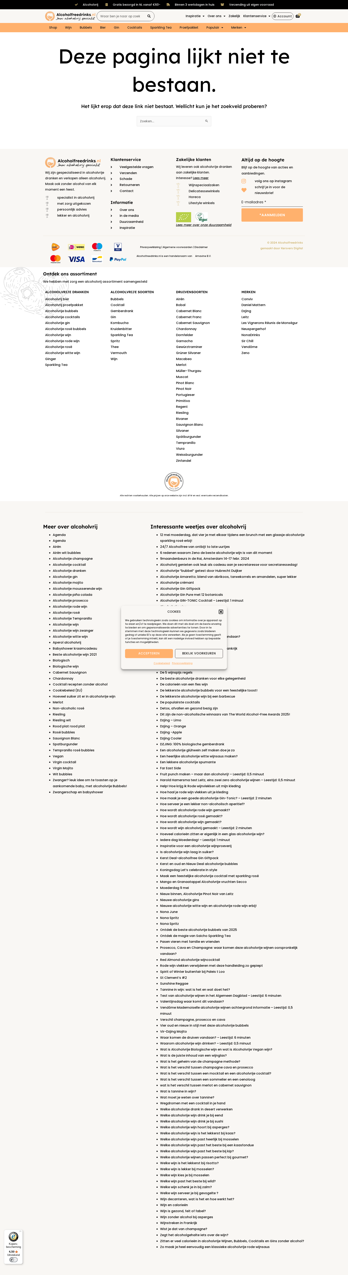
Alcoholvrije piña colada (72, 594)
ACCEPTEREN (149, 653)
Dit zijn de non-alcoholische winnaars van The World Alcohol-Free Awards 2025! (225, 714)
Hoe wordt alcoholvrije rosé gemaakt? (191, 816)
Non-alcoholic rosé (68, 708)
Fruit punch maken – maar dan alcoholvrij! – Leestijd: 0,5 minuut (212, 774)
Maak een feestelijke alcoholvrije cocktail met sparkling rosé (209, 876)
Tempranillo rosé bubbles (73, 750)
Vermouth (119, 353)
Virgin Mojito (63, 768)
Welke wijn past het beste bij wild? (188, 1181)
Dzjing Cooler (171, 738)
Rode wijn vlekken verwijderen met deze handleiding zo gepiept (211, 965)
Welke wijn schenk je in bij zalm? (186, 1187)
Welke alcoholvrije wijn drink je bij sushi (191, 1121)
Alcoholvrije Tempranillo (72, 618)
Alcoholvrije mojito (68, 582)
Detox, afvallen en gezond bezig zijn (189, 708)
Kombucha (119, 323)
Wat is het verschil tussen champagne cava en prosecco (206, 1067)
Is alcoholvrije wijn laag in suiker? (187, 852)
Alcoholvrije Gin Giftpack (180, 588)
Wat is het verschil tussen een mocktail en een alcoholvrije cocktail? (215, 1073)
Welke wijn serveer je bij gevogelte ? (189, 1193)
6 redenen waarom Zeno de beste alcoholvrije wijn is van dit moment (216, 552)
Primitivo (183, 401)
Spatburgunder (65, 744)
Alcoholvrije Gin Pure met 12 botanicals (191, 594)
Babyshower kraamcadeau (75, 648)
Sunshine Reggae (174, 983)
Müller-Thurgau (188, 371)
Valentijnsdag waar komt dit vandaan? (192, 1001)
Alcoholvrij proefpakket (64, 305)
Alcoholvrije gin (57, 323)
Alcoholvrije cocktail (69, 564)
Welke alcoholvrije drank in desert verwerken (196, 1109)
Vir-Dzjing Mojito (173, 1031)
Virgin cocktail (64, 762)
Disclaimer (201, 247)
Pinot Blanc (185, 383)
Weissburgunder (189, 454)
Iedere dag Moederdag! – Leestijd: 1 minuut (195, 840)
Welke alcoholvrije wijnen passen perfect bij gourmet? (204, 1157)
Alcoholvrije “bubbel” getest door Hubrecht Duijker (201, 570)
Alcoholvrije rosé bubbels (65, 329)
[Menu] (20, 1232)
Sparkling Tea (161, 27)
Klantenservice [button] (254, 16)
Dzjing (246, 311)
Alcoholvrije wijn (58, 335)
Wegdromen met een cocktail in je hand (192, 1103)
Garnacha (184, 341)
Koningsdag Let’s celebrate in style (188, 870)
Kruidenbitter (121, 329)
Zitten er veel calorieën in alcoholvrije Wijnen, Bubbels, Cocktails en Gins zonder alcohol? (232, 1241)
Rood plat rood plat (69, 726)
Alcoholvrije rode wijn (62, 341)
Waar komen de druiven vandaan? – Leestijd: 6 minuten (205, 1037)
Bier (103, 27)
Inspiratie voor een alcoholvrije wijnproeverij (196, 846)
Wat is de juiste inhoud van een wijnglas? (193, 1055)
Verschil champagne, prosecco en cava (192, 1019)
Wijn (68, 27)
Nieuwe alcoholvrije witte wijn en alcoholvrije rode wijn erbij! (208, 905)
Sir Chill (247, 341)
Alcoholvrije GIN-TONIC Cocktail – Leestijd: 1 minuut (201, 600)
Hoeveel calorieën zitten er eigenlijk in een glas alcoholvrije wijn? (212, 834)
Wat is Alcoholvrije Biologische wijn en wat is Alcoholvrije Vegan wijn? (216, 1049)
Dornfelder (184, 335)
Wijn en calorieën (174, 1205)
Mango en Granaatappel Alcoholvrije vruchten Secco (203, 881)
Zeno (245, 353)
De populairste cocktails (180, 702)
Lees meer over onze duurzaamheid (203, 225)
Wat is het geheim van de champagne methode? (200, 1061)
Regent (182, 406)
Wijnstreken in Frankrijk (178, 1223)
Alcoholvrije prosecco (70, 600)
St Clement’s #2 (173, 977)
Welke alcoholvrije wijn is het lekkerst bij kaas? (197, 1133)
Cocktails (134, 27)
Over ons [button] (215, 16)
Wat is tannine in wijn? (178, 1091)
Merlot (181, 364)
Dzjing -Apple (171, 732)
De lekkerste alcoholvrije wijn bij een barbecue (197, 696)
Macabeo (184, 359)
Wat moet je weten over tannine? (187, 1097)
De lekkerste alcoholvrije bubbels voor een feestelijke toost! (208, 690)
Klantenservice (126, 159)
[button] (221, 612)
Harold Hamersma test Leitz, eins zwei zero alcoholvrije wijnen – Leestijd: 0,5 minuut (227, 780)
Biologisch (61, 660)
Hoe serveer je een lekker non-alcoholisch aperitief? (202, 804)
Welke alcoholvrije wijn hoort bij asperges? (194, 1127)
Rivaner (182, 418)
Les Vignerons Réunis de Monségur (269, 323)
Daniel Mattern (253, 305)
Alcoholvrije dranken (69, 570)
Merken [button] (236, 27)
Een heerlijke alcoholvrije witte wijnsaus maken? (199, 756)
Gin (116, 27)
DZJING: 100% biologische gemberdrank (192, 744)
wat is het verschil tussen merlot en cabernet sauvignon (206, 1085)
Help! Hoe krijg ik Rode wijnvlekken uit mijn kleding (200, 786)
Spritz (115, 341)
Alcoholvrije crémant (177, 582)
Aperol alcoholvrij (67, 642)
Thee (115, 347)
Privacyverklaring (182, 663)
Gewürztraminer (189, 347)
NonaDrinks (250, 335)
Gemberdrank (122, 311)
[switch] (13, 1259)
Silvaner (182, 430)
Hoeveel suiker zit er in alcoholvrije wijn (84, 696)
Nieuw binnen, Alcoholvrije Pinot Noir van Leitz (196, 894)
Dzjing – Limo (170, 720)
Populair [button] (212, 27)
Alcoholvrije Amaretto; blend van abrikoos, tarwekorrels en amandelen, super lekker (228, 576)
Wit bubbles (62, 774)
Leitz (245, 317)
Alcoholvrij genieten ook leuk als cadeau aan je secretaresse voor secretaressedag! (228, 564)
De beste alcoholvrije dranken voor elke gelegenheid (202, 678)
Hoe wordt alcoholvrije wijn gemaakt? (191, 822)
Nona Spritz (169, 918)
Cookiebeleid (162, 663)
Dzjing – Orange (173, 726)
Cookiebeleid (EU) (67, 690)
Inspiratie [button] (193, 16)
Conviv (247, 299)
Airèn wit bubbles (67, 552)
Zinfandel (183, 460)
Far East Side (170, 768)
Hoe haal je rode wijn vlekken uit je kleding (194, 792)
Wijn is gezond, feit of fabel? (183, 1211)
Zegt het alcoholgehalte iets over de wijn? (194, 1235)
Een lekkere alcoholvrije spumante (188, 762)
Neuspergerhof (253, 329)
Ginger (50, 359)
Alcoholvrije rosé (58, 347)
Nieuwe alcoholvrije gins (179, 900)
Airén (180, 299)
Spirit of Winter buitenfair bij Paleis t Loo (192, 971)
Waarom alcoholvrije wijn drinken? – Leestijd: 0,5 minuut (205, 1043)
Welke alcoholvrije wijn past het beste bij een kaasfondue (207, 1145)
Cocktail (117, 305)
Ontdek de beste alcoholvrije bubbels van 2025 (198, 929)
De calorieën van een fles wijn (184, 684)
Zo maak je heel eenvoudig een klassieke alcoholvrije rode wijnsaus (215, 1247)
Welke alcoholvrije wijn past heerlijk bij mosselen (199, 1139)
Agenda (59, 535)
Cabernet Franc (189, 317)
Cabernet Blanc (189, 311)
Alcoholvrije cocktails (62, 317)
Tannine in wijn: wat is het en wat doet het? (195, 989)
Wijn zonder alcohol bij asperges (186, 1217)
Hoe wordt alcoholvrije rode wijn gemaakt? (195, 810)
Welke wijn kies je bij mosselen (184, 1175)
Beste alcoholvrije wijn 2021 (75, 654)
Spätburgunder (188, 436)
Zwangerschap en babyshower (78, 792)
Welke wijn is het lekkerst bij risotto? (189, 1163)
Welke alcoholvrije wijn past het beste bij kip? (197, 1151)
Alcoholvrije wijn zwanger (73, 630)
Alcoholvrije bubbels (61, 311)
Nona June (169, 912)
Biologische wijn (66, 666)
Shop (53, 27)
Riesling (182, 412)
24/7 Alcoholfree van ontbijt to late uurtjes (195, 546)
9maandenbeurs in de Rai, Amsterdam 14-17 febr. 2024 (204, 558)
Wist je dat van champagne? (183, 1229)
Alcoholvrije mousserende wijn (77, 588)
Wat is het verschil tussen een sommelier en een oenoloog (207, 1079)
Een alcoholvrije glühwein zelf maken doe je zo (197, 750)
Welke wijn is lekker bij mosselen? (187, 1169)
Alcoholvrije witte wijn (62, 353)
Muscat (182, 377)
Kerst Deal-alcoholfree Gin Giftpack (189, 858)
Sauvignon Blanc (189, 424)
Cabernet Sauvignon (193, 323)
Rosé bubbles (64, 732)
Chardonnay (186, 329)
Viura (180, 448)
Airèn (57, 546)
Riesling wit (62, 720)
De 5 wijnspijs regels (176, 672)
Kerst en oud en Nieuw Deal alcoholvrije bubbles (199, 864)
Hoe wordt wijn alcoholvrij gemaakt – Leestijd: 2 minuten (206, 828)
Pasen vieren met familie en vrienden (190, 941)
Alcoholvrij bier (57, 299)
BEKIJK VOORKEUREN (199, 653)
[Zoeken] (149, 16)
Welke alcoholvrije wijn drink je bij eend (191, 1115)
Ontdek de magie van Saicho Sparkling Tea (195, 935)
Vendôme (249, 347)
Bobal (180, 305)
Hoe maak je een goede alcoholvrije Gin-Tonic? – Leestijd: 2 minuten (216, 798)
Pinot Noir (184, 388)
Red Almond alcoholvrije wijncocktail (190, 959)
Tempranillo (186, 442)
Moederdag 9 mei (174, 888)
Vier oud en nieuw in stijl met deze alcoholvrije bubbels (204, 1025)
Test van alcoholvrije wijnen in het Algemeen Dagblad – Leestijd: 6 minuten (220, 995)
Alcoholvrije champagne (73, 558)
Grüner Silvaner (188, 353)
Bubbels (86, 27)
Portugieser (185, 394)
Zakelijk (234, 16)
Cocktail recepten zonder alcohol (80, 684)
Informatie (122, 202)
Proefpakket (189, 27)
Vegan (58, 756)
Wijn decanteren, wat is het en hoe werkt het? (197, 1199)
